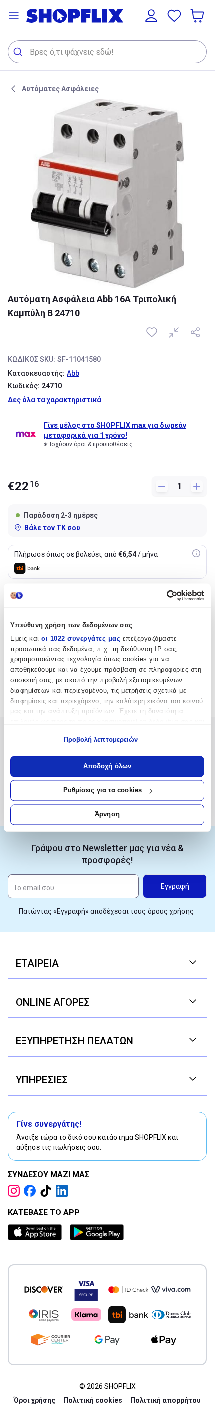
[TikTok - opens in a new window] (48, 1191)
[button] (14, 16)
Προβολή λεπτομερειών (101, 740)
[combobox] (107, 51)
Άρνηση (107, 814)
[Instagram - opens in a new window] (16, 1191)
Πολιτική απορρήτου (165, 1400)
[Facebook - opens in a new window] (32, 1191)
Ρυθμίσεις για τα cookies (103, 790)
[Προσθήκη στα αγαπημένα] (153, 332)
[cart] (198, 15)
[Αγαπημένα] (174, 15)
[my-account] (151, 15)
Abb (73, 373)
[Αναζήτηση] (19, 52)
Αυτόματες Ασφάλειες (60, 89)
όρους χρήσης (171, 911)
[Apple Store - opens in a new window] (37, 1232)
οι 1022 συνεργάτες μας (81, 638)
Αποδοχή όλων (108, 766)
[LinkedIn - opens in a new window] (64, 1191)
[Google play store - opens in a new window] (97, 1232)
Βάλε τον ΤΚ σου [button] (52, 528)
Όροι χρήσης (35, 1400)
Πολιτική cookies (93, 1400)
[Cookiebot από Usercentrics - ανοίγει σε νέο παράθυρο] (160, 595)
